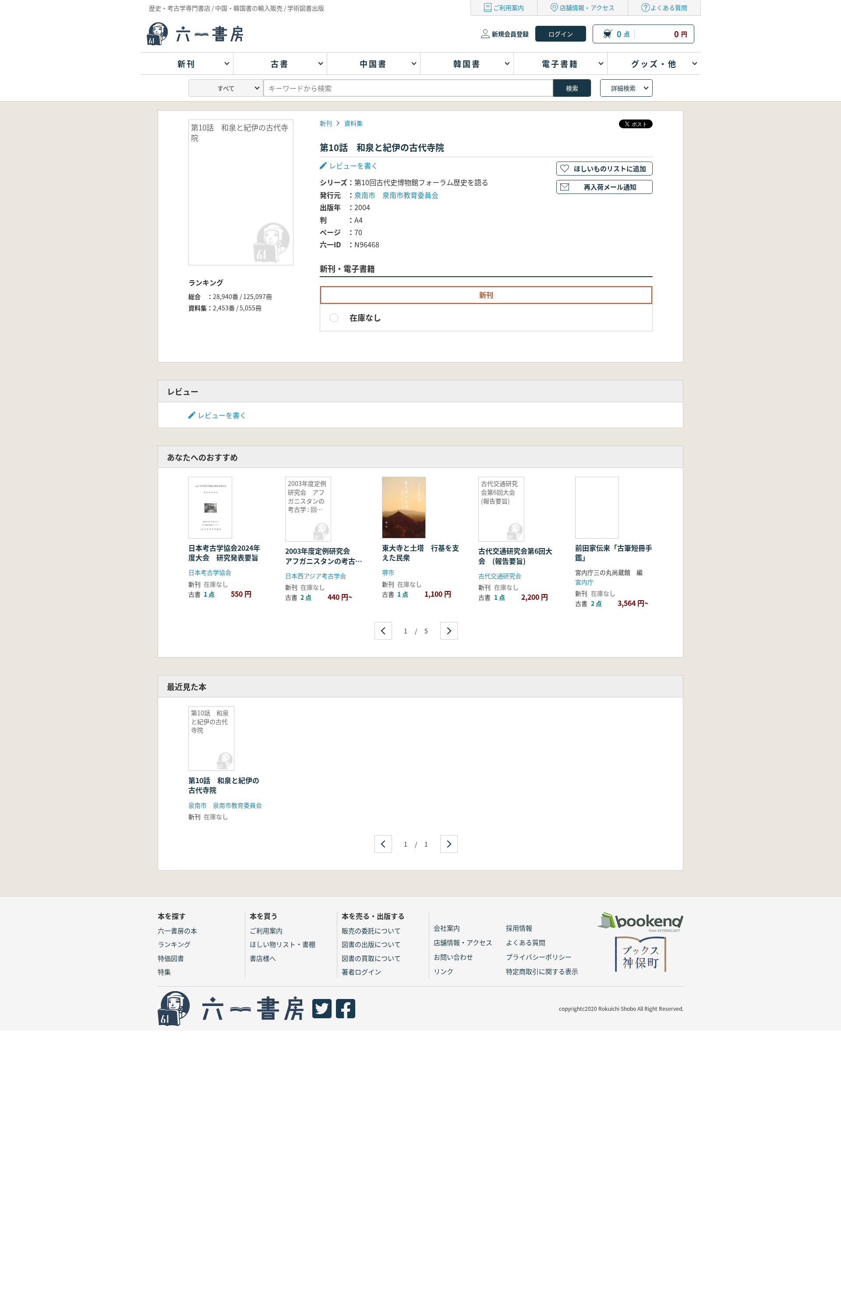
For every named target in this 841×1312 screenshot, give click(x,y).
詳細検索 (623, 88)
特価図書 (171, 958)
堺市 (388, 572)
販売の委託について (371, 930)
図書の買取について (371, 958)
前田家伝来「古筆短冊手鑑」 (613, 552)
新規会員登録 (510, 33)
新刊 (326, 123)
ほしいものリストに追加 (610, 168)
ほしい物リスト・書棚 (282, 944)
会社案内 (447, 927)
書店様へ (263, 958)
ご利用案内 (508, 7)
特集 (164, 971)
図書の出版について (371, 944)
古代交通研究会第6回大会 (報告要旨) (515, 555)
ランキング (174, 944)
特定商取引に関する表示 (542, 971)
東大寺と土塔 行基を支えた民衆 (420, 552)
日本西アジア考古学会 (315, 575)
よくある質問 (668, 7)
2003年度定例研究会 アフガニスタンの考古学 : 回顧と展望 (323, 560)
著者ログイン (361, 971)
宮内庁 (584, 581)
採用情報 (519, 927)
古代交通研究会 (499, 575)
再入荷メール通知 (610, 186)
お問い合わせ (453, 956)
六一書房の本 (177, 930)
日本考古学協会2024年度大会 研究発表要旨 (224, 552)
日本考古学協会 (209, 572)
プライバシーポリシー (539, 956)
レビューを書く (222, 415)
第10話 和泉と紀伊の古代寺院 (223, 785)
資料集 (353, 123)
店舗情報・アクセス (587, 7)
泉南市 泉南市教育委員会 (396, 195)
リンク (443, 971)
